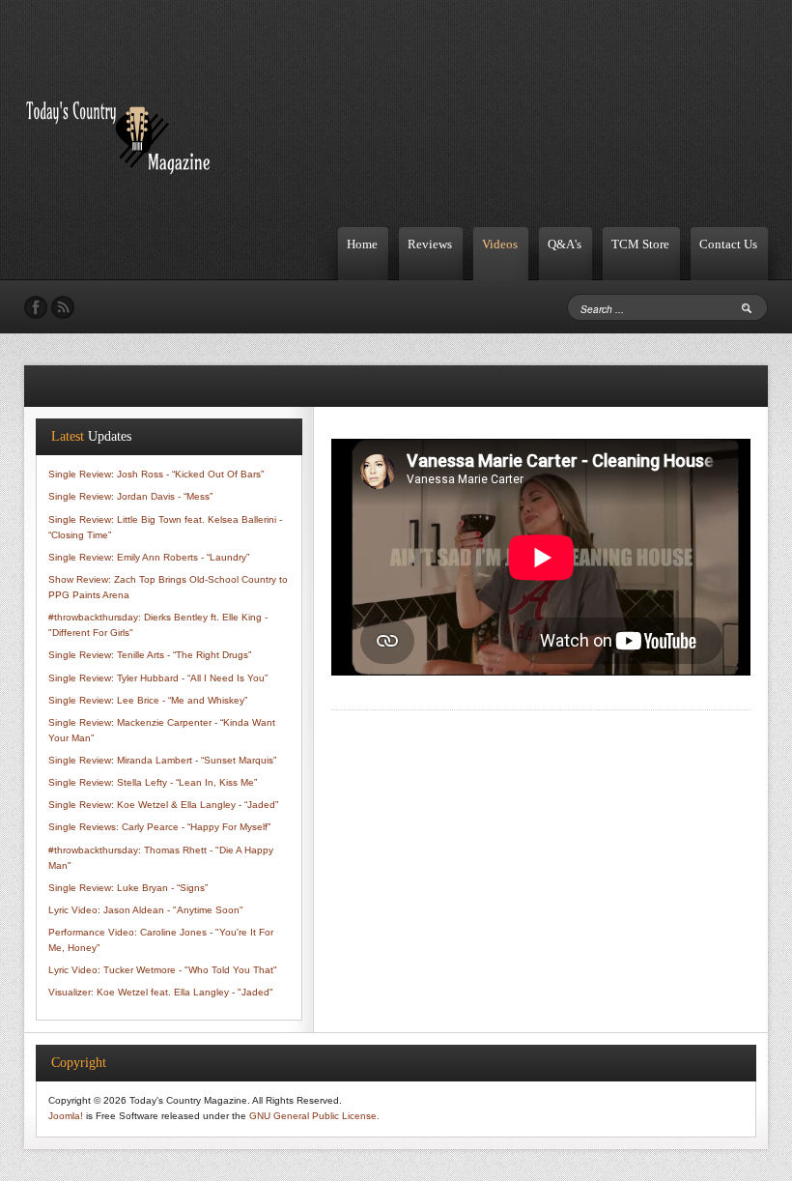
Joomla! (65, 1115)
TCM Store (640, 244)
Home (362, 244)
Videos (500, 244)
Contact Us (728, 244)
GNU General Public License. (314, 1115)
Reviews (430, 244)
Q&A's (564, 244)
